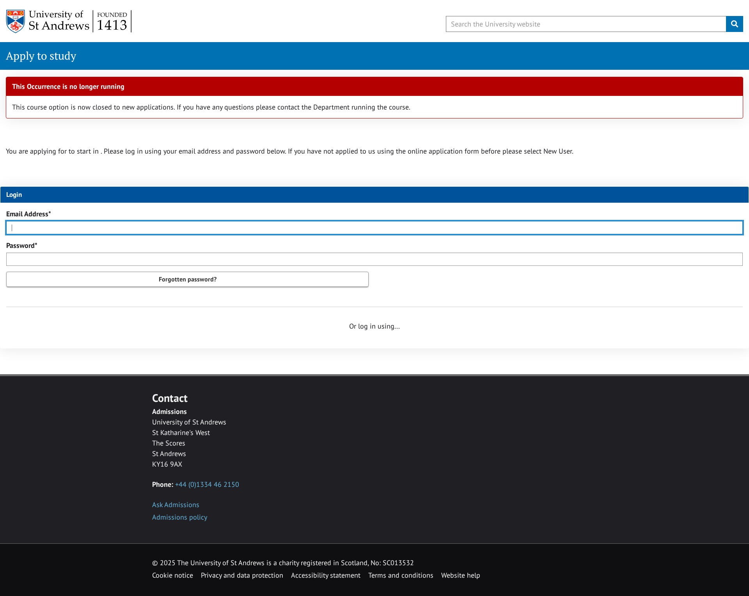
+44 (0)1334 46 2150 (207, 484)
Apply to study (41, 55)
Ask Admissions (175, 504)
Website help (460, 575)
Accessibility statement (325, 575)
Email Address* (28, 213)
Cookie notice (172, 575)
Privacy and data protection (242, 575)
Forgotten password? (188, 279)
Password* (21, 245)
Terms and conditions (400, 575)
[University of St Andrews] (69, 21)
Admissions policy (179, 517)
